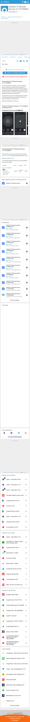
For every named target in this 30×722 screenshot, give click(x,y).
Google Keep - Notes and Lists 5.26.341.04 (17, 663)
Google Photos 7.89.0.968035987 (14, 610)
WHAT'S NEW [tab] (4, 57)
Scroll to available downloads (16, 73)
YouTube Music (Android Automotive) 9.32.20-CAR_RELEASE (12, 637)
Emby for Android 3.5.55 (12, 690)
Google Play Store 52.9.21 (12, 547)
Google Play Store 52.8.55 (12, 522)
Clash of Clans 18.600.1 (12, 631)
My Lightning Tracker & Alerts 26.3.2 (15, 674)
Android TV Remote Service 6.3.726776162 (13, 258)
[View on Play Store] (21, 61)
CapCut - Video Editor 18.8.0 (13, 479)
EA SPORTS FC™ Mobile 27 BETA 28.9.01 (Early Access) (14, 542)
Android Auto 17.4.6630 (12, 563)
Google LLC (14, 12)
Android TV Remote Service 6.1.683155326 (13, 266)
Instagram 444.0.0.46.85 (12, 574)
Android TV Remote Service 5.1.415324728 (13, 288)
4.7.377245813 (7, 167)
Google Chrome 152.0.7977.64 (13, 600)
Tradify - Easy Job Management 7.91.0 (16, 669)
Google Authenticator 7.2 (12, 626)
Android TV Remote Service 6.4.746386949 (13, 250)
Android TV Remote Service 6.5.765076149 (13, 242)
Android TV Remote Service (13, 183)
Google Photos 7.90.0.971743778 (14, 621)
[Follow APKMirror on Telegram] (18, 433)
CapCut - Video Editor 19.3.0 (13, 516)
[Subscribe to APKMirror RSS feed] (26, 433)
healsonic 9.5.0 (10, 701)
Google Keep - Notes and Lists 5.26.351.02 (17, 653)
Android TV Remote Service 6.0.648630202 (13, 274)
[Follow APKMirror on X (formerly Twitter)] (4, 433)
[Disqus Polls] (15, 326)
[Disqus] (15, 366)
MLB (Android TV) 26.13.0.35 (13, 695)
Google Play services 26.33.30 (13, 568)
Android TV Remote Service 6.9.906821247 (13, 226)
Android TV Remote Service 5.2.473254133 (13, 282)
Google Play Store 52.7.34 (12, 500)
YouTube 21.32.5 (10, 506)
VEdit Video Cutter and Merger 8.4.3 (15, 685)
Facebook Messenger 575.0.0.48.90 (15, 605)
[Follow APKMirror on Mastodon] (11, 433)
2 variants (10, 228)
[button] (17, 61)
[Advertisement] (15, 38)
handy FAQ (6, 155)
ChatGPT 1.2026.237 (11, 616)
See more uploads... (15, 300)
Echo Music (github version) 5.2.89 (15, 495)
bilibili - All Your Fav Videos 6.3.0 (14, 584)
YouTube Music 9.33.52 (12, 527)
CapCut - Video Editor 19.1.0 (13, 484)
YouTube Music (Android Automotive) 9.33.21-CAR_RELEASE (12, 643)
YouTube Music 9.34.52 (12, 579)
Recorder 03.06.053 (11, 679)
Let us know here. (18, 713)
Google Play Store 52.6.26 (12, 511)
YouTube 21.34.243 (11, 558)
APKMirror (6, 2)
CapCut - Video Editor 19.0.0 (13, 490)
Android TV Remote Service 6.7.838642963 (13, 234)
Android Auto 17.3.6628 (12, 553)
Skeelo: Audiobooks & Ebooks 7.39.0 (15, 658)
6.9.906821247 (19, 110)
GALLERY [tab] (20, 57)
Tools (3, 61)
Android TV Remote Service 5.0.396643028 (13, 294)
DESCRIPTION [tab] (13, 57)
